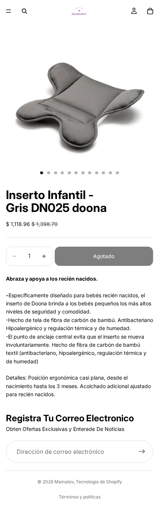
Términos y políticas (80, 497)
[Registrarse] (142, 451)
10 (103, 172)
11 (110, 172)
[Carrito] (150, 11)
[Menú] (8, 11)
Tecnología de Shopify (99, 481)
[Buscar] (24, 11)
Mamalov (64, 481)
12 (117, 172)
